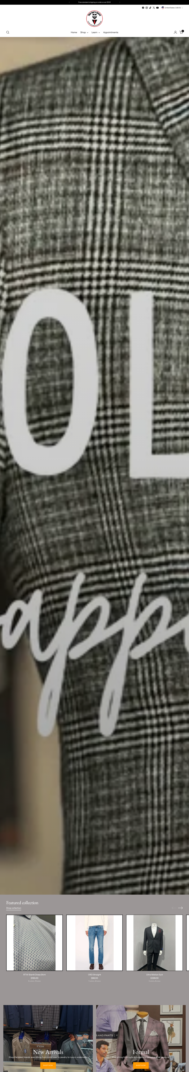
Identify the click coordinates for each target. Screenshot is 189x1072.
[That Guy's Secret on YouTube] (157, 7)
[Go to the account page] (175, 32)
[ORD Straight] (94, 943)
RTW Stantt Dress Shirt (34, 974)
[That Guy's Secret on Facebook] (143, 7)
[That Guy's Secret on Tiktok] (150, 7)
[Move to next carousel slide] (180, 908)
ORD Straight (94, 974)
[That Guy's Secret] (94, 19)
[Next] (120, 2)
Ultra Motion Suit (154, 974)
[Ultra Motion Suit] (154, 943)
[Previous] (69, 2)
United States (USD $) (173, 8)
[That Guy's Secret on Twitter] (154, 7)
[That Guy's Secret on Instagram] (146, 7)
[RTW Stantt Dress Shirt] (34, 943)
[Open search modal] (8, 32)
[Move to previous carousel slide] (174, 908)
